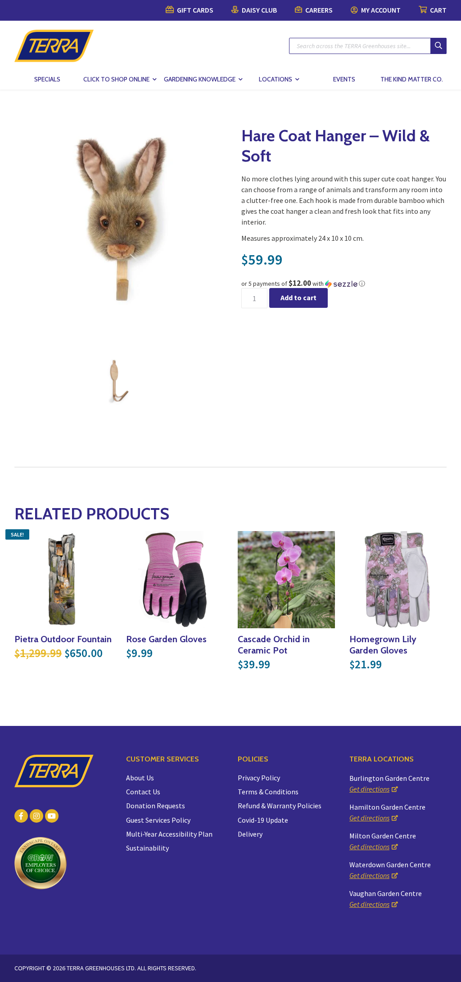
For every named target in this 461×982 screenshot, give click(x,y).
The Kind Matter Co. (411, 79)
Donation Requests (155, 805)
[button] (344, 283)
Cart (438, 9)
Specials (47, 79)
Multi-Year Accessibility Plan (169, 833)
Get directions (369, 788)
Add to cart (298, 297)
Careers (318, 9)
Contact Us (143, 791)
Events (344, 79)
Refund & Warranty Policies (279, 805)
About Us (140, 777)
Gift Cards (194, 9)
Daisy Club (258, 9)
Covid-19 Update (263, 819)
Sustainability (147, 847)
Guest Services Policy (158, 819)
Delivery (250, 833)
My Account (380, 9)
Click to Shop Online (116, 79)
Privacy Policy (259, 777)
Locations (275, 79)
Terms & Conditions (268, 791)
